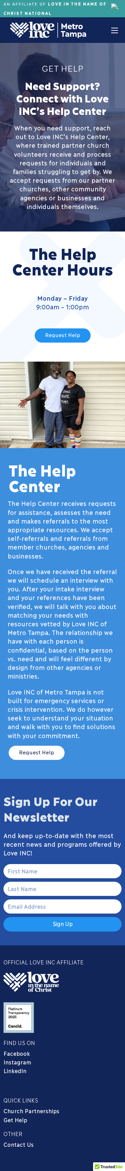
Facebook (17, 1053)
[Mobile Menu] (114, 30)
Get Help (15, 1119)
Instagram (17, 1062)
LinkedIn (14, 1070)
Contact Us (18, 1144)
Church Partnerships (31, 1110)
